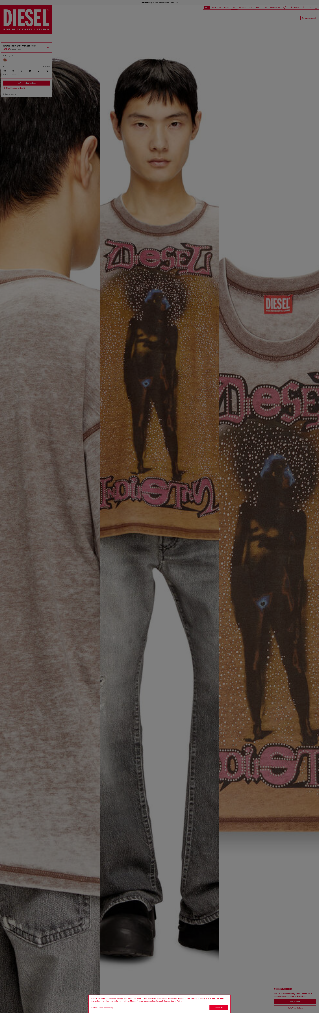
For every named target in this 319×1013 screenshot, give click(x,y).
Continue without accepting (102, 1008)
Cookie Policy (176, 1001)
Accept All (219, 1008)
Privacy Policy (161, 1001)
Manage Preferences (138, 1001)
